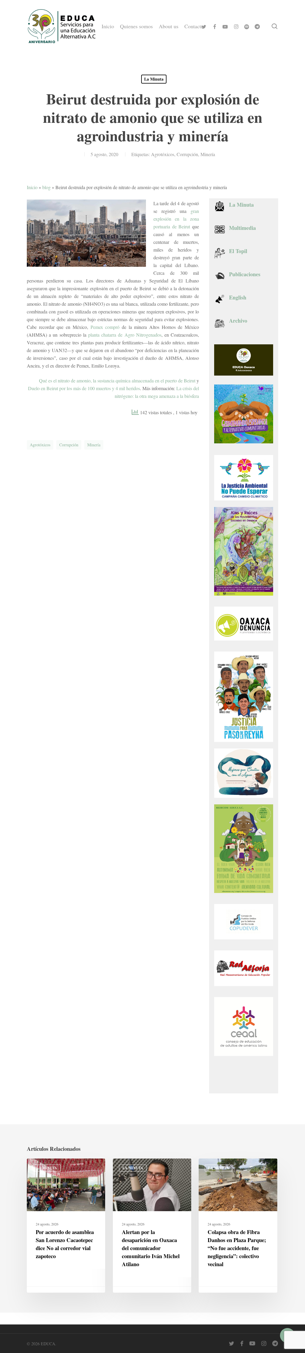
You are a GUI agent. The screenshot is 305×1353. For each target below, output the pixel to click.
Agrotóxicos (162, 154)
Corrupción (187, 154)
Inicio (32, 187)
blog (46, 187)
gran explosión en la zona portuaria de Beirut (176, 219)
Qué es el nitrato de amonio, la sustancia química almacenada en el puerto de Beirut (117, 380)
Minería (207, 154)
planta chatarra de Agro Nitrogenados (124, 335)
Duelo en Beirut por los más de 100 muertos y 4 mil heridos (84, 388)
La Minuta (154, 79)
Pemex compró (105, 327)
